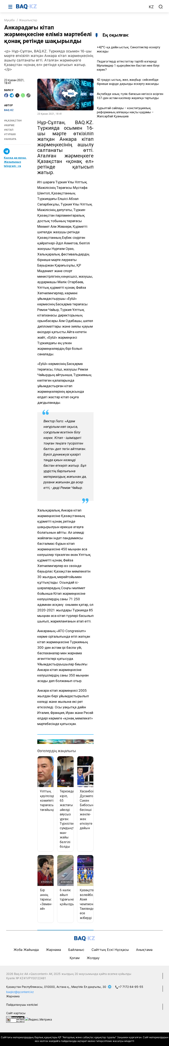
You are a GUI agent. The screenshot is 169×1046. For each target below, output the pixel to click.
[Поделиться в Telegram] (12, 95)
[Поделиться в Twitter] (17, 95)
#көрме (9, 125)
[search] (160, 7)
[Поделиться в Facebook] (6, 95)
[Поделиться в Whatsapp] (23, 95)
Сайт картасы (16, 1013)
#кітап (8, 129)
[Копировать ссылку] (28, 95)
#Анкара (10, 139)
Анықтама (144, 950)
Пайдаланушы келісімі (22, 1004)
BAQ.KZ (9, 110)
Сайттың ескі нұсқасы (110, 950)
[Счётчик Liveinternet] (15, 1019)
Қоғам (75, 958)
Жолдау (93, 958)
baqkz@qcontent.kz (20, 992)
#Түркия (10, 134)
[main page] (80, 6)
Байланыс (76, 950)
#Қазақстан (13, 120)
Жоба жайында (26, 950)
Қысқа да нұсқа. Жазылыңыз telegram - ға (15, 161)
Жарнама (53, 950)
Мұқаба (9, 20)
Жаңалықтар (28, 20)
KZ (151, 7)
